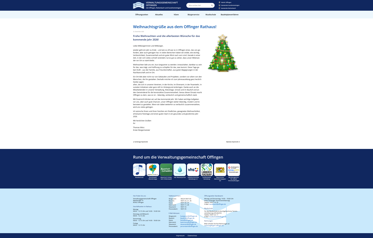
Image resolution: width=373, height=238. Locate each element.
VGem (176, 14)
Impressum (180, 236)
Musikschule (211, 14)
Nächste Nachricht (232, 142)
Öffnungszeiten (141, 14)
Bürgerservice (193, 14)
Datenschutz (192, 236)
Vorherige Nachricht (141, 142)
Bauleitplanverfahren (229, 14)
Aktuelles (159, 14)
